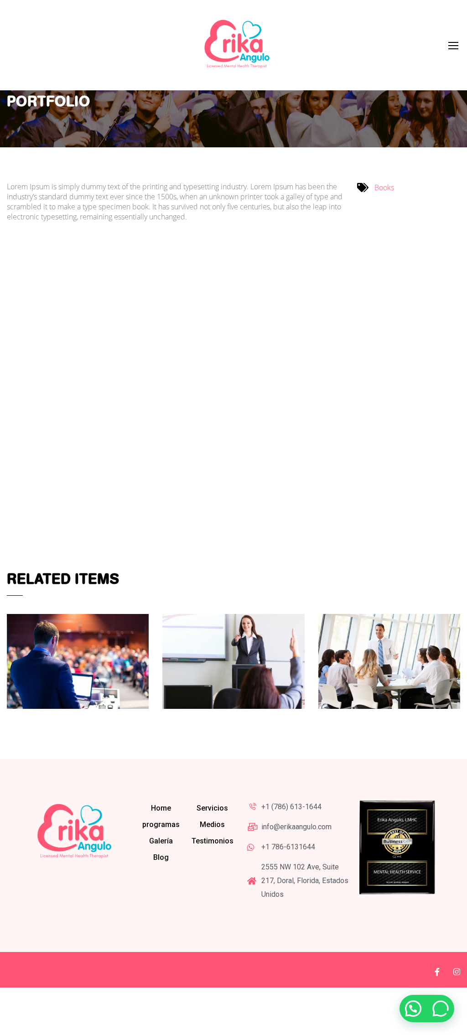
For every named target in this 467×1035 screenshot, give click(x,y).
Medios (212, 824)
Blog (161, 857)
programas (161, 824)
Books (384, 187)
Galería (161, 841)
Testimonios (213, 841)
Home (161, 808)
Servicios (212, 808)
